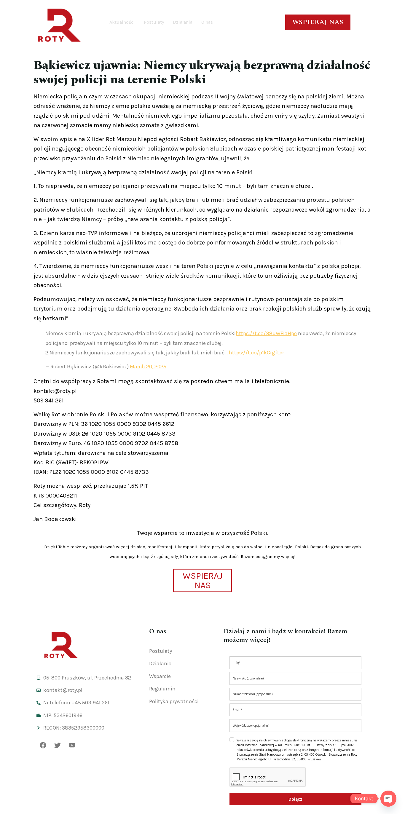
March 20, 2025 (148, 366)
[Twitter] (57, 745)
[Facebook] (43, 745)
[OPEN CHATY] (388, 799)
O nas (207, 22)
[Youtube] (72, 745)
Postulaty (154, 22)
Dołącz (295, 799)
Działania (182, 22)
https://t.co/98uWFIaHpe (266, 333)
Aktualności (122, 22)
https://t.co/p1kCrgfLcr (256, 352)
